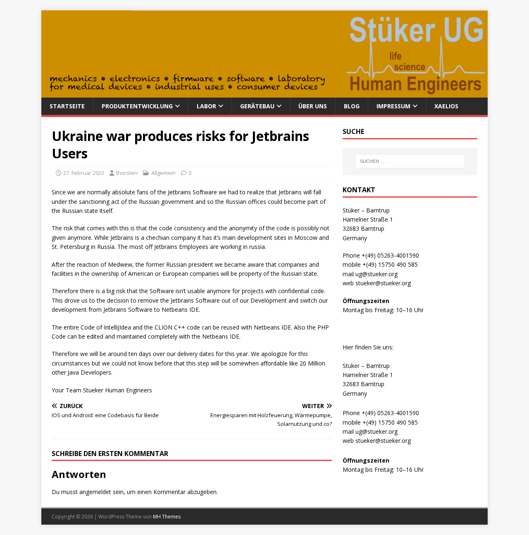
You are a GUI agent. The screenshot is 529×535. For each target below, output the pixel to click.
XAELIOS (446, 106)
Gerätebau (257, 106)
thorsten (127, 173)
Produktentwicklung (137, 106)
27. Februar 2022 (83, 173)
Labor (206, 106)
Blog (352, 106)
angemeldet (95, 492)
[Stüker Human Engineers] (264, 93)
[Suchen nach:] (410, 161)
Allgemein (163, 173)
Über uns (312, 106)
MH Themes (167, 516)
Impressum (393, 106)
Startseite (67, 106)
